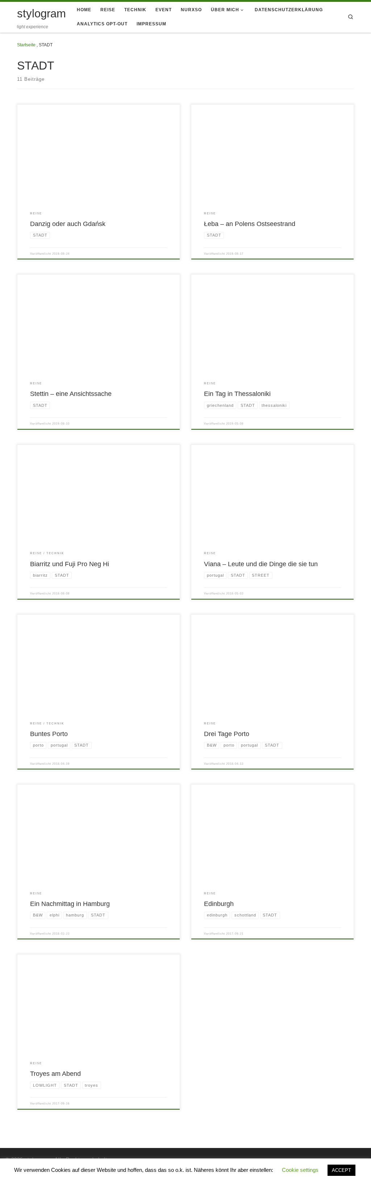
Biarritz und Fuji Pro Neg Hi (69, 564)
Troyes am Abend (55, 1073)
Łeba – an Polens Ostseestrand (249, 223)
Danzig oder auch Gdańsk (67, 223)
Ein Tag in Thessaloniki (237, 393)
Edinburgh (219, 903)
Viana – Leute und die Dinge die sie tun (261, 564)
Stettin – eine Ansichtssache (71, 393)
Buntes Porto (49, 734)
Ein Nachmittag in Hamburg (70, 903)
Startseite (26, 44)
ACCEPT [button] (341, 1170)
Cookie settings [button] (300, 1170)
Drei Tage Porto (226, 734)
